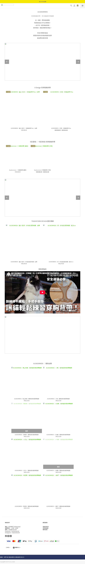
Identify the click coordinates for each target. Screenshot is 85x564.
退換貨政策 (46, 526)
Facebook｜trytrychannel (12, 531)
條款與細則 (46, 528)
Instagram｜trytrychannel (12, 532)
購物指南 (45, 529)
